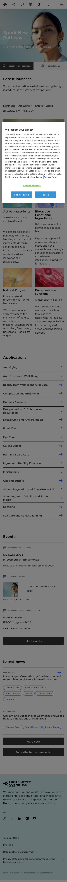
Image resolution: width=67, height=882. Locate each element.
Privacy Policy (50, 177)
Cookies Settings (32, 185)
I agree (45, 194)
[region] (33, 162)
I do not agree (21, 194)
